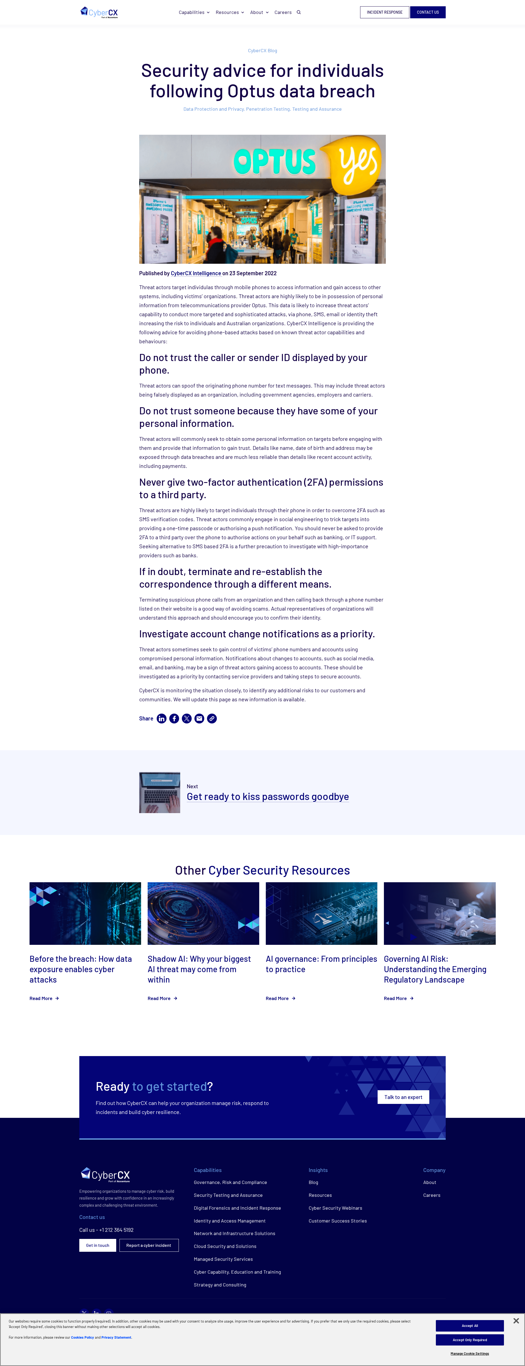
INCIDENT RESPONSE (384, 12)
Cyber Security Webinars (335, 1208)
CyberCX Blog (262, 50)
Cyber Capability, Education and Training (237, 1272)
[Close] (516, 1321)
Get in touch (97, 1245)
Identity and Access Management (230, 1221)
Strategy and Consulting (220, 1285)
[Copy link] (212, 718)
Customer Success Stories (338, 1221)
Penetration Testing (268, 109)
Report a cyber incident (149, 1245)
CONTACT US (428, 12)
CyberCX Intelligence (196, 273)
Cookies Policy (82, 1337)
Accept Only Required (470, 1340)
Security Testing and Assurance (228, 1195)
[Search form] (299, 12)
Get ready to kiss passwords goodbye (268, 796)
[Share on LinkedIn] (162, 718)
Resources (227, 12)
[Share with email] (199, 718)
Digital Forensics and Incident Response (237, 1208)
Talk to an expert (403, 1097)
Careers (283, 12)
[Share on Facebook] (174, 718)
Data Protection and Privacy (213, 109)
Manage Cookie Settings (470, 1353)
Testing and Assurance (317, 109)
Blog (313, 1182)
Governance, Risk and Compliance (230, 1182)
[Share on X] (187, 718)
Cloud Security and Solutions (225, 1246)
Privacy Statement (116, 1337)
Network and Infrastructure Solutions (234, 1233)
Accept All (470, 1325)
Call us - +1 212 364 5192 (106, 1229)
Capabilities (192, 12)
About (256, 12)
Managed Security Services (223, 1259)
